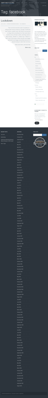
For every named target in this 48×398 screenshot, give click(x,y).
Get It (37, 123)
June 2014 (19, 162)
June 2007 (19, 228)
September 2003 (20, 324)
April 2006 (19, 256)
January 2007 (19, 236)
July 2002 (19, 357)
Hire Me (44, 5)
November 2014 (20, 152)
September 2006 (20, 243)
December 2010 (20, 208)
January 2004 (19, 314)
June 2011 (19, 200)
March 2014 (19, 167)
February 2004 (20, 312)
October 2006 (19, 241)
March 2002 (19, 368)
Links (36, 95)
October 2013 (19, 175)
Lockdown (7, 20)
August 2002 (19, 355)
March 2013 (19, 192)
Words (18, 2)
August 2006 (19, 246)
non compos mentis (39, 72)
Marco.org (27, 47)
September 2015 (20, 139)
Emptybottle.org (7, 3)
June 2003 (19, 332)
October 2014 (19, 154)
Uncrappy (37, 82)
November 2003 (20, 319)
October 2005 (19, 271)
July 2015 (19, 142)
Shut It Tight (3, 143)
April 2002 (19, 365)
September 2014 (20, 157)
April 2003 (19, 337)
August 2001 (19, 385)
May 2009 (19, 210)
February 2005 (20, 281)
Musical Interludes (38, 70)
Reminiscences (38, 77)
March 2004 (19, 309)
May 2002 (19, 363)
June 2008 (19, 218)
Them (26, 2)
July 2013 (19, 182)
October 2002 (19, 350)
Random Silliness (38, 87)
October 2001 (19, 380)
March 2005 (19, 279)
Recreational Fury (38, 74)
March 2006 (19, 258)
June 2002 (19, 360)
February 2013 (20, 195)
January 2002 (19, 373)
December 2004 (20, 286)
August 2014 (19, 159)
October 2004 (19, 291)
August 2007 (19, 225)
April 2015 (19, 147)
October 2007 (19, 220)
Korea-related (38, 63)
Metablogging (38, 68)
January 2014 (19, 170)
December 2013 (20, 172)
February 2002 (20, 370)
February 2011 (20, 205)
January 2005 (19, 284)
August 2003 (19, 327)
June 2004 (19, 302)
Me (22, 2)
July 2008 (19, 215)
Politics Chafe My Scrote (40, 100)
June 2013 (19, 185)
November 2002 (20, 347)
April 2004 (19, 307)
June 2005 (19, 274)
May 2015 (19, 144)
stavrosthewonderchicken (13, 23)
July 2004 (19, 299)
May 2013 (19, 187)
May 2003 (19, 335)
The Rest (31, 2)
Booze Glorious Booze (39, 59)
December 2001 (20, 375)
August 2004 (19, 297)
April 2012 (19, 198)
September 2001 (20, 383)
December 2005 (20, 266)
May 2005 (19, 276)
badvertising (3, 137)
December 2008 (20, 213)
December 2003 (20, 317)
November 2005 (20, 269)
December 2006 (20, 238)
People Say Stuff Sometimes (41, 98)
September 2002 (20, 352)
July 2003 (19, 330)
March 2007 (19, 233)
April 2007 (19, 231)
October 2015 (19, 137)
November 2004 (20, 289)
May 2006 (19, 253)
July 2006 (19, 248)
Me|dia (36, 65)
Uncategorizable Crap (39, 91)
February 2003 (20, 342)
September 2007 (20, 223)
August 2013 (19, 180)
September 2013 (20, 177)
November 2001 (20, 378)
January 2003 (19, 345)
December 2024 (20, 134)
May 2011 (19, 203)
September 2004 (20, 294)
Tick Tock (3, 134)
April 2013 (19, 190)
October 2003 (19, 322)
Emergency (37, 61)
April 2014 (19, 165)
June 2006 (19, 251)
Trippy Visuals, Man (39, 89)
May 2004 (19, 304)
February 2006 (20, 261)
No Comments (23, 23)
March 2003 (19, 340)
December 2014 (20, 149)
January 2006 (19, 264)
